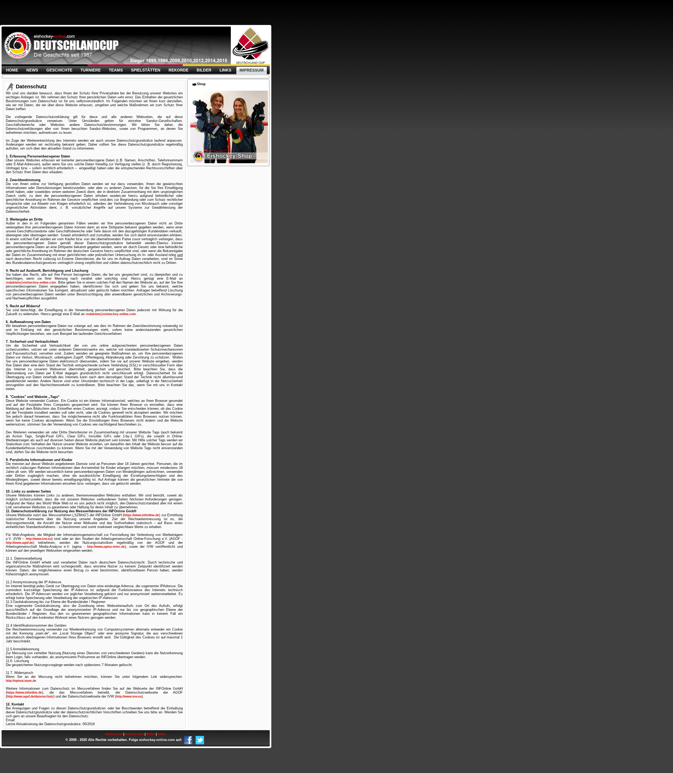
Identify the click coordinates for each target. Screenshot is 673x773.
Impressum (251, 70)
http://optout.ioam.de (21, 681)
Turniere (90, 70)
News (32, 70)
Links (225, 70)
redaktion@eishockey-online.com (31, 282)
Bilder (204, 70)
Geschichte (59, 70)
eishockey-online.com (157, 740)
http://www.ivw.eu (39, 539)
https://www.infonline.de (141, 515)
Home (12, 70)
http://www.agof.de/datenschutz (30, 696)
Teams (116, 70)
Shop (161, 734)
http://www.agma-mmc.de (106, 547)
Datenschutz (134, 734)
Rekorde (178, 70)
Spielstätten (145, 70)
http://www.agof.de (19, 543)
